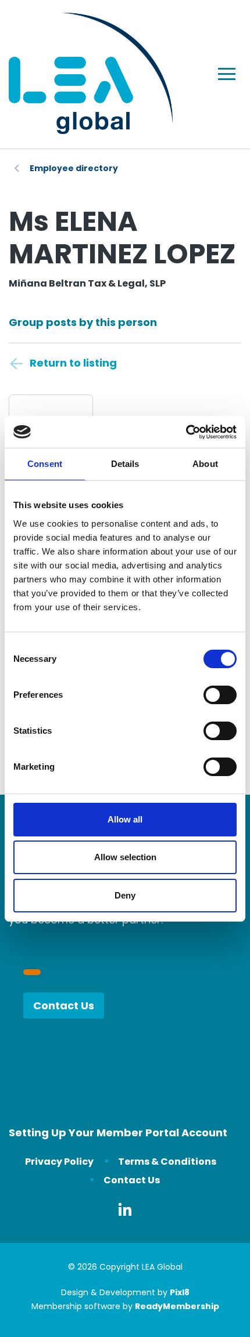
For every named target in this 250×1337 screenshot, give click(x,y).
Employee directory (74, 168)
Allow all (125, 819)
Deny (125, 895)
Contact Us (63, 1005)
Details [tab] (125, 464)
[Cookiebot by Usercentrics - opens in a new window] (186, 432)
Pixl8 (180, 1292)
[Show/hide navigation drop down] (226, 74)
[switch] (220, 695)
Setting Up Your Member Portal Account (118, 1132)
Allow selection (125, 857)
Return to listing (73, 363)
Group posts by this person (83, 322)
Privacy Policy (59, 1161)
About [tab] (205, 464)
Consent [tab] (44, 464)
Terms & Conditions (167, 1161)
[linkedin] (125, 1209)
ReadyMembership (177, 1306)
